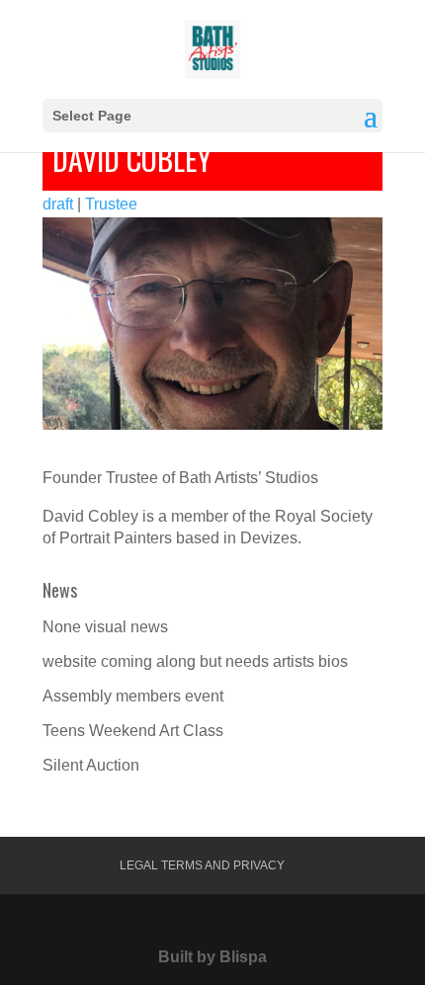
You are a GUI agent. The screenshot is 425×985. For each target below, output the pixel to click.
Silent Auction (90, 765)
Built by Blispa (212, 956)
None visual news (105, 626)
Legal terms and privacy (202, 865)
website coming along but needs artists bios (195, 661)
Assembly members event (132, 696)
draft (57, 204)
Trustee (111, 204)
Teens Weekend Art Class (132, 730)
